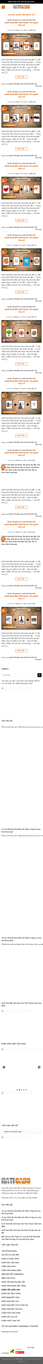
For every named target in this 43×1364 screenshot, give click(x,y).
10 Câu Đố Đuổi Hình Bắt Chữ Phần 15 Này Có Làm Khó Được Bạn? (21, 939)
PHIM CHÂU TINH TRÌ (11, 1321)
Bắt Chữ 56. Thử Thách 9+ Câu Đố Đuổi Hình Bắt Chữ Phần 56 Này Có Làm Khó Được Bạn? (21, 1238)
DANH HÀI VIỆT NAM (10, 1263)
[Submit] (40, 675)
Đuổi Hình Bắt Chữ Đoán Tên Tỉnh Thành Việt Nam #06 (21, 1004)
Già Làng (32, 460)
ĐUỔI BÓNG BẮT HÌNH (11, 1297)
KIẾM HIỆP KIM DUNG (11, 1313)
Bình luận (39, 86)
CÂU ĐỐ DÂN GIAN (9, 1251)
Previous (4, 1067)
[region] (22, 1068)
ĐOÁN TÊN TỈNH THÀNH (11, 1293)
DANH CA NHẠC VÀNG (10, 1259)
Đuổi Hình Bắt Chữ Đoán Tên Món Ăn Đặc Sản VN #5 (21, 1231)
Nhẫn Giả (32, 30)
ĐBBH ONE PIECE (8, 1278)
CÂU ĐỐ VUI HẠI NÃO (10, 1255)
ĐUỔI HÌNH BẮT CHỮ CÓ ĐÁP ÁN (15, 1305)
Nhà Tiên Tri (32, 245)
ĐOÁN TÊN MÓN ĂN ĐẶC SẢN (13, 1282)
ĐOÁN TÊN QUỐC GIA (16, 84)
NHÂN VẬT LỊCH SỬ (9, 1317)
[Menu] (3, 7)
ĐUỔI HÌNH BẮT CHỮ (30, 84)
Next (39, 1067)
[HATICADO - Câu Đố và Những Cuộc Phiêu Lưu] (21, 7)
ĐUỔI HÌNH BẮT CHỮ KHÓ (12, 1309)
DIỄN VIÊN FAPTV (9, 1266)
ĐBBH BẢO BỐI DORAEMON (12, 1274)
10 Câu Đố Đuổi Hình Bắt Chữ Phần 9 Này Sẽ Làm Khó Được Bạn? (21, 830)
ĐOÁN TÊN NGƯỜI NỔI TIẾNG (14, 1286)
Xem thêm (21, 77)
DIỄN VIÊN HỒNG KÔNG (11, 1270)
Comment (38, 659)
